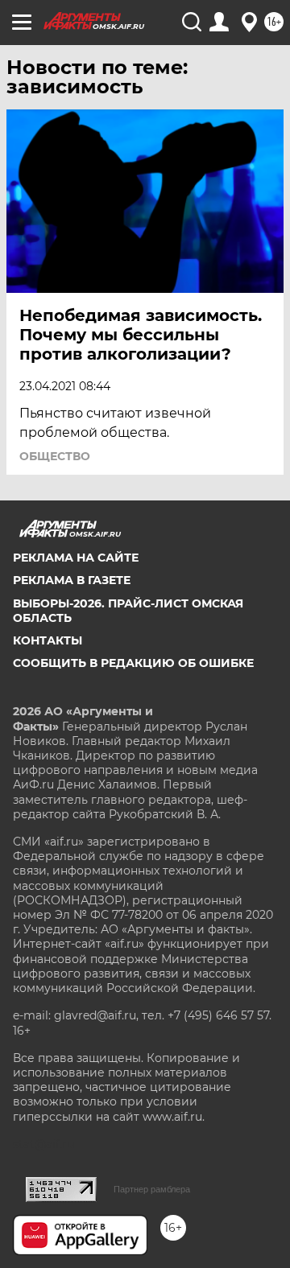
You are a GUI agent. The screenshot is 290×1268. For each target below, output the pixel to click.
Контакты (47, 640)
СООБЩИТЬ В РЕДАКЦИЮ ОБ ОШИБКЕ (133, 663)
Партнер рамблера (152, 1189)
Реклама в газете (71, 580)
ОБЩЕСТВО (54, 456)
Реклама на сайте (76, 557)
